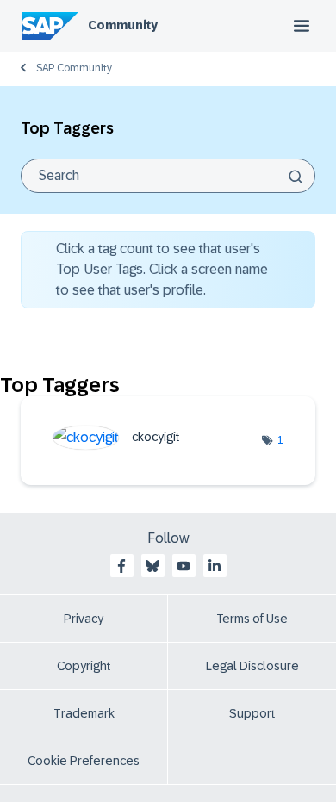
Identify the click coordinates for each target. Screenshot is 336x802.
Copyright (84, 666)
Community (123, 25)
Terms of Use (252, 618)
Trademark (84, 713)
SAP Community (74, 68)
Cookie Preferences (84, 761)
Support (252, 713)
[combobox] (168, 176)
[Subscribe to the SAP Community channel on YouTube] (183, 566)
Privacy (83, 618)
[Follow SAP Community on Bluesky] (152, 566)
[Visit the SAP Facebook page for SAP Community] (121, 566)
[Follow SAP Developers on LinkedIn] (214, 566)
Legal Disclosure (252, 666)
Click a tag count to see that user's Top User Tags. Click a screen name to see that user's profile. (162, 269)
